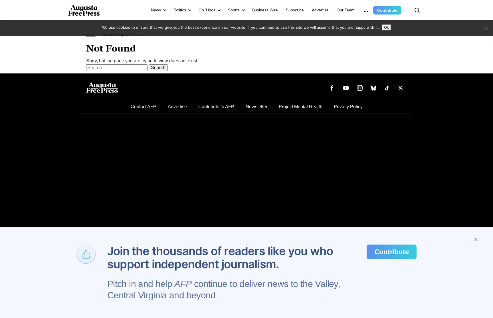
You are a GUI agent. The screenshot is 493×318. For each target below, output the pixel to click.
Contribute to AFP (216, 106)
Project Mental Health (300, 106)
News (156, 10)
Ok (386, 27)
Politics (179, 10)
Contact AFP (143, 106)
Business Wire (265, 10)
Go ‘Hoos (207, 10)
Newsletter (256, 106)
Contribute (387, 10)
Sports (234, 10)
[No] (486, 28)
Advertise (320, 10)
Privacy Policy (348, 106)
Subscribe (295, 10)
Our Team (346, 10)
